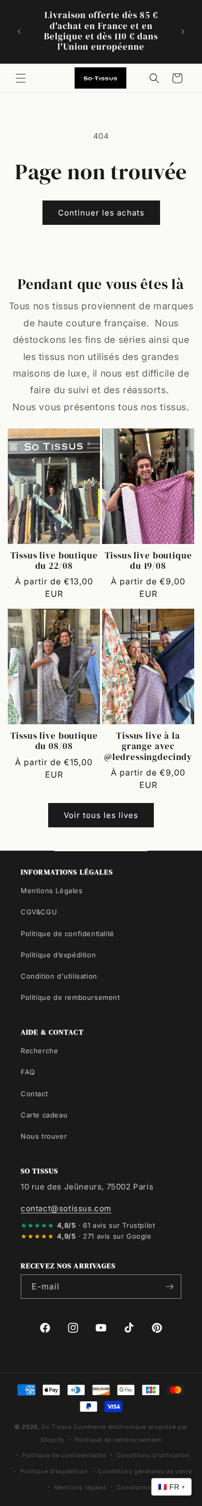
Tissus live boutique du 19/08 (148, 561)
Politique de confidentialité (67, 933)
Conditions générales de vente (145, 1471)
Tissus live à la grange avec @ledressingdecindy (148, 747)
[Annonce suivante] (182, 31)
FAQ (28, 1072)
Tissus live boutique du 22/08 (54, 561)
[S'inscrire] (169, 1286)
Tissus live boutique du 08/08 (54, 741)
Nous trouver (44, 1136)
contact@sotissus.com (66, 1208)
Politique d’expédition (58, 955)
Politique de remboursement (70, 997)
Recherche (39, 1050)
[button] (20, 78)
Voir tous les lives (101, 815)
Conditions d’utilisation (153, 1455)
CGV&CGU (39, 912)
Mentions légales (80, 1487)
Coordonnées (137, 1487)
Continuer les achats (101, 213)
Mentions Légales (52, 890)
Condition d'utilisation (59, 976)
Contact (34, 1093)
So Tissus (57, 1426)
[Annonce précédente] (19, 31)
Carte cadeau (44, 1115)
